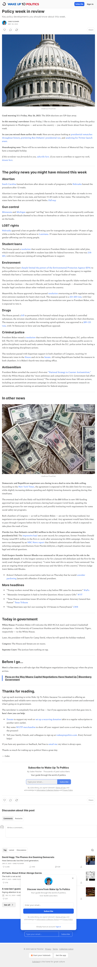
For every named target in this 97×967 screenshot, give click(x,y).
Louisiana (43, 234)
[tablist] (13, 818)
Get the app (61, 955)
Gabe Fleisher (13, 21)
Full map (52, 200)
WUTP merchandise (25, 727)
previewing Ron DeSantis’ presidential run (41, 138)
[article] (48, 862)
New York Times (26, 486)
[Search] (92, 850)
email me (53, 744)
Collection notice (66, 949)
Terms (55, 949)
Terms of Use (61, 917)
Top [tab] (5, 850)
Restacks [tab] (18, 818)
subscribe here (43, 156)
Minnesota (7, 212)
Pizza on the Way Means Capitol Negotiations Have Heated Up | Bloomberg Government (48, 678)
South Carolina (9, 184)
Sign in (90, 4)
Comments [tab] (8, 818)
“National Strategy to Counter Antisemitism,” (69, 372)
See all (7, 904)
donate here (7, 160)
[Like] (4, 29)
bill (22, 315)
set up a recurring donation (48, 719)
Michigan (21, 212)
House (28, 357)
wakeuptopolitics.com (66, 735)
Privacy (48, 949)
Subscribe (79, 4)
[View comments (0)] (10, 29)
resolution (26, 249)
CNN (75, 607)
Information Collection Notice (48, 919)
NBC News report (35, 542)
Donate (10, 719)
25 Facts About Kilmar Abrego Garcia (22, 873)
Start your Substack (42, 955)
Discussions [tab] (21, 850)
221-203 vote (76, 297)
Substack (36, 961)
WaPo (86, 590)
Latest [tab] (11, 850)
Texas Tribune (21, 602)
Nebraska (77, 184)
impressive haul (30, 535)
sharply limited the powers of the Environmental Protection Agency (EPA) (56, 267)
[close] (73, 878)
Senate (47, 357)
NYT (80, 594)
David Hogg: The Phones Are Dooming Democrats (28, 857)
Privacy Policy (68, 919)
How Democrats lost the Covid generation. (20, 860)
